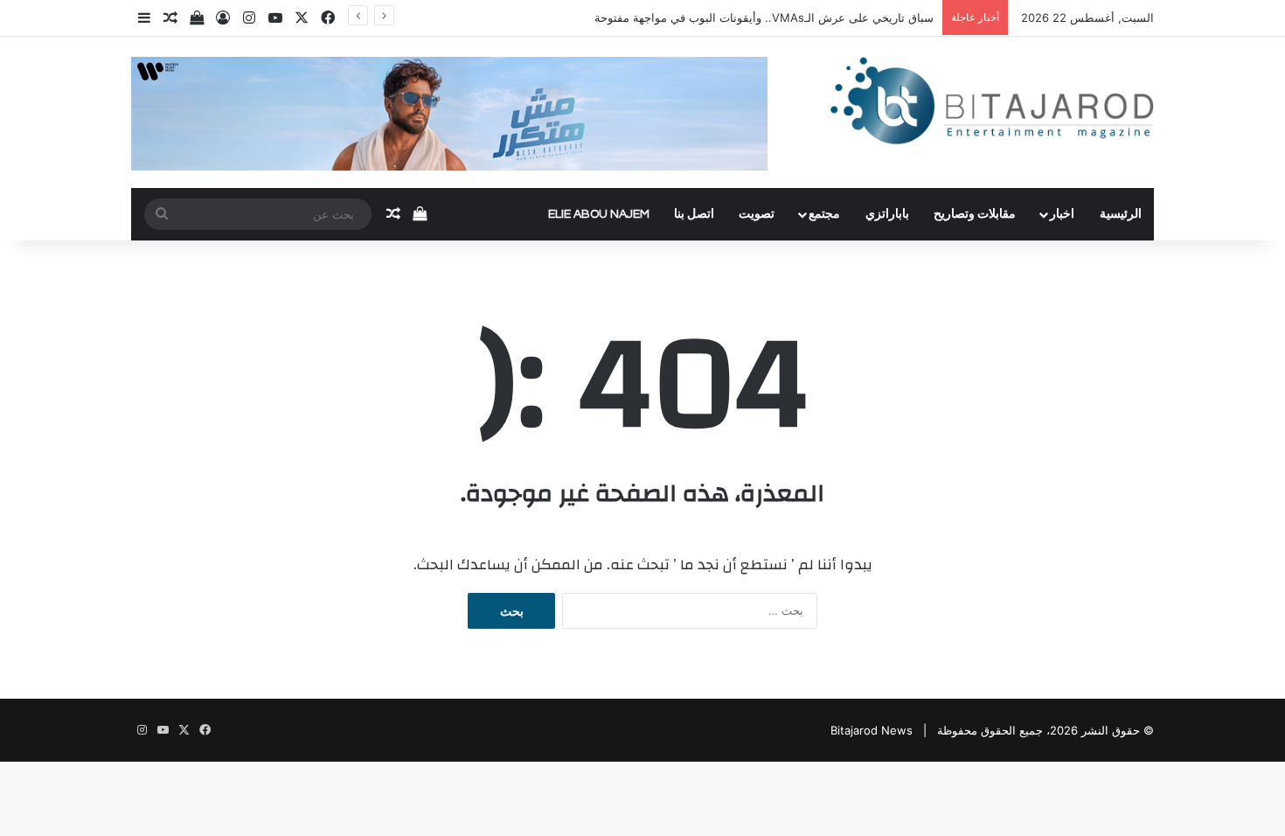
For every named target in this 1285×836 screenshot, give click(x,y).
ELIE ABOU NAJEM (598, 214)
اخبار (1062, 214)
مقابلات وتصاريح (975, 214)
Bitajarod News (871, 730)
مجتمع (824, 214)
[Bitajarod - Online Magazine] (992, 104)
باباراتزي (887, 214)
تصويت (756, 214)
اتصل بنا (694, 214)
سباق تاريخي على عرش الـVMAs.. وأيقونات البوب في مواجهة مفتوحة (764, 17)
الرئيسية (1121, 214)
